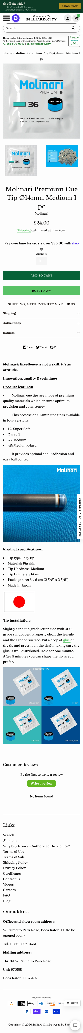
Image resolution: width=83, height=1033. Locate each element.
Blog (6, 901)
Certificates (12, 873)
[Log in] (68, 18)
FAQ (6, 895)
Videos (8, 884)
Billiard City (40, 1024)
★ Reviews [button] (80, 516)
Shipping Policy (15, 862)
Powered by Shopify (62, 1024)
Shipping (24, 230)
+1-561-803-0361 (13, 43)
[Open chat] (75, 1025)
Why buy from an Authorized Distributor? (36, 846)
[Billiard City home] (41, 18)
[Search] (73, 28)
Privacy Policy (14, 868)
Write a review (41, 783)
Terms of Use (13, 851)
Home (7, 53)
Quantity (41, 253)
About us (10, 840)
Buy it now (41, 290)
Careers (9, 890)
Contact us (11, 879)
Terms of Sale (14, 857)
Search (8, 835)
